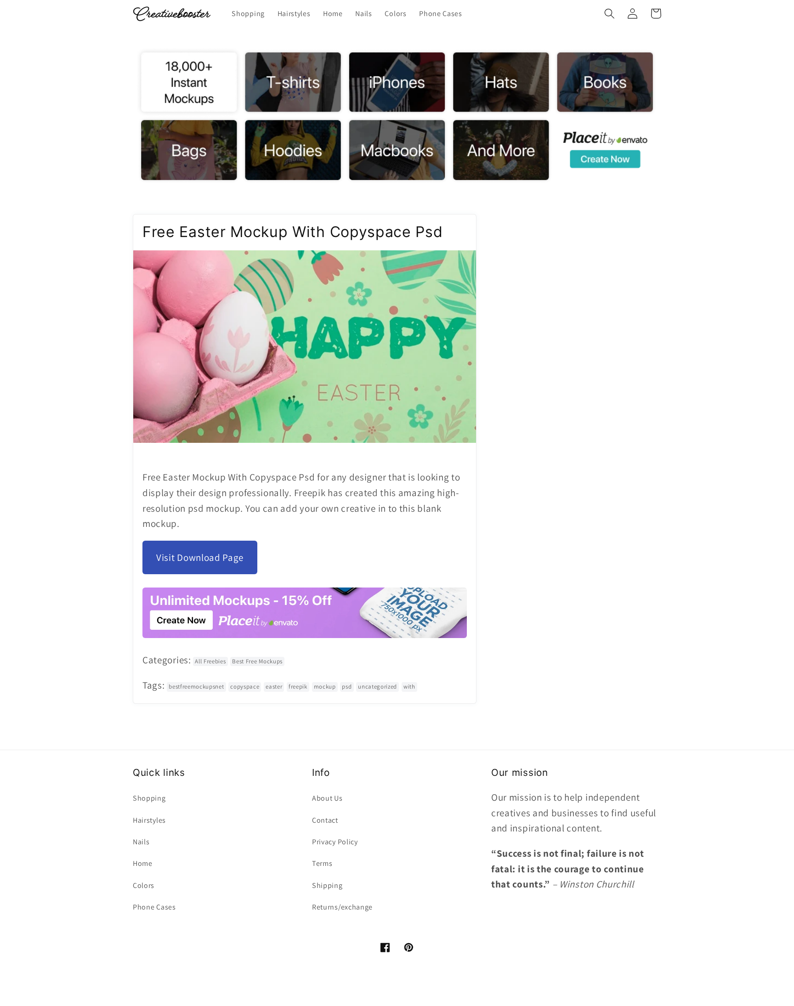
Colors (143, 885)
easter (274, 686)
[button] (609, 13)
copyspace (244, 686)
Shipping (327, 885)
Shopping (149, 798)
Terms (322, 863)
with (409, 686)
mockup (325, 686)
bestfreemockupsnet (196, 686)
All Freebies (210, 661)
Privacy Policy (335, 842)
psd (347, 686)
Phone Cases (154, 907)
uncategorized (377, 686)
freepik (298, 686)
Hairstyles (149, 820)
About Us (327, 798)
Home (143, 863)
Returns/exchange (342, 907)
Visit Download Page (200, 557)
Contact (325, 820)
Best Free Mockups (257, 661)
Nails (141, 842)
